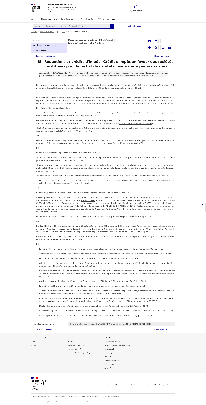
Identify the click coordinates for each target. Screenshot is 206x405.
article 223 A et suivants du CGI (98, 140)
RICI (63, 32)
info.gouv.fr (109, 385)
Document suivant (163, 56)
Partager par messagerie (169, 47)
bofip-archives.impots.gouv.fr (78, 353)
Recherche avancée (136, 25)
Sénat (106, 368)
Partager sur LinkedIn (162, 47)
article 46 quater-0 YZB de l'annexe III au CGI (58, 192)
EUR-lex (107, 357)
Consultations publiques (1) (71, 19)
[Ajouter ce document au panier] (156, 41)
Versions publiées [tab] (40, 50)
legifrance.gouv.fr (146, 385)
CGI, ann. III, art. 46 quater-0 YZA (134, 123)
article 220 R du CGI (47, 226)
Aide (33, 342)
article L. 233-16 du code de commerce (56, 183)
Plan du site (73, 396)
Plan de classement (49, 19)
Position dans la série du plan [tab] (45, 45)
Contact (34, 345)
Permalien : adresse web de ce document (162, 41)
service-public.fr (126, 385)
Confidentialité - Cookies (89, 396)
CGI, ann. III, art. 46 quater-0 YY (75, 130)
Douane (107, 353)
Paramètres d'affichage (112, 396)
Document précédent (45, 56)
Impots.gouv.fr (109, 364)
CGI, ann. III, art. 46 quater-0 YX (78, 115)
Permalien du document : (43, 324)
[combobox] (71, 26)
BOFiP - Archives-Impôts (106, 19)
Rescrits (89, 19)
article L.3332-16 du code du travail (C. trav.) (146, 175)
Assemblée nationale (111, 342)
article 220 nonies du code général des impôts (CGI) (115, 88)
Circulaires (108, 349)
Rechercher (112, 26)
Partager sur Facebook (149, 47)
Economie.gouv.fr (110, 361)
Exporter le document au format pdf (149, 41)
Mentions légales (60, 396)
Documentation (73, 349)
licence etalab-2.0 (80, 402)
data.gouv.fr (164, 385)
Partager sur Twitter (156, 47)
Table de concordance (76, 345)
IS (57, 32)
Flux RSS (71, 342)
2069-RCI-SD (87, 200)
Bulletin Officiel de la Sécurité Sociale (117, 345)
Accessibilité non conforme (41, 396)
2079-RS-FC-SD (110, 206)
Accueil (34, 19)
